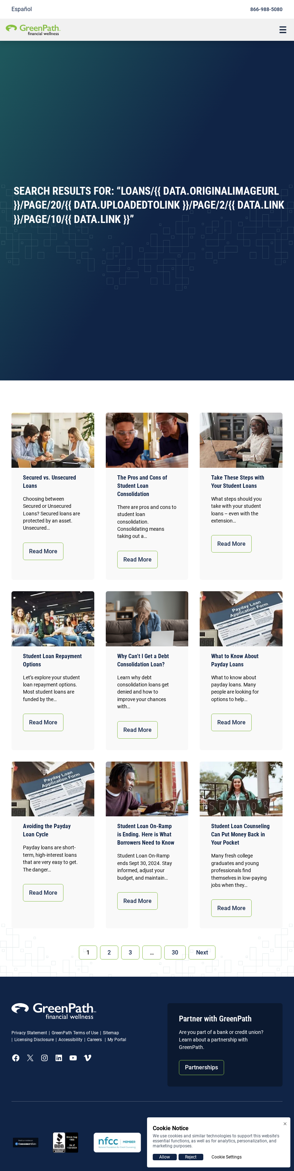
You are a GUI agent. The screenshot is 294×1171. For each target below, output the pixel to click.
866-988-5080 (266, 9)
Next (202, 952)
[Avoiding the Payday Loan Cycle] (52, 789)
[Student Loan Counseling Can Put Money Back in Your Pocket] (241, 789)
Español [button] (21, 9)
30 (175, 952)
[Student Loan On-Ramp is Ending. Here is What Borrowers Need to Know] (147, 789)
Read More (43, 551)
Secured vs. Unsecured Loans (49, 481)
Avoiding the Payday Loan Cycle (47, 830)
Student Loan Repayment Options (52, 660)
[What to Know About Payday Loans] (241, 618)
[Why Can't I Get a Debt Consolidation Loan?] (147, 618)
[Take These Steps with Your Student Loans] (241, 440)
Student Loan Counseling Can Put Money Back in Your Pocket (240, 834)
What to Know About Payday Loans (235, 660)
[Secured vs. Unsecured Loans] (52, 440)
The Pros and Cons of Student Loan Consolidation (142, 485)
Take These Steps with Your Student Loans (237, 481)
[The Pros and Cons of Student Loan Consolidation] (147, 440)
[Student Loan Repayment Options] (52, 618)
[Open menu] (283, 29)
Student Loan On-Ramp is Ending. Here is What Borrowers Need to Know (145, 834)
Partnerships (201, 1067)
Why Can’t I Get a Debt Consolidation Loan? (143, 660)
